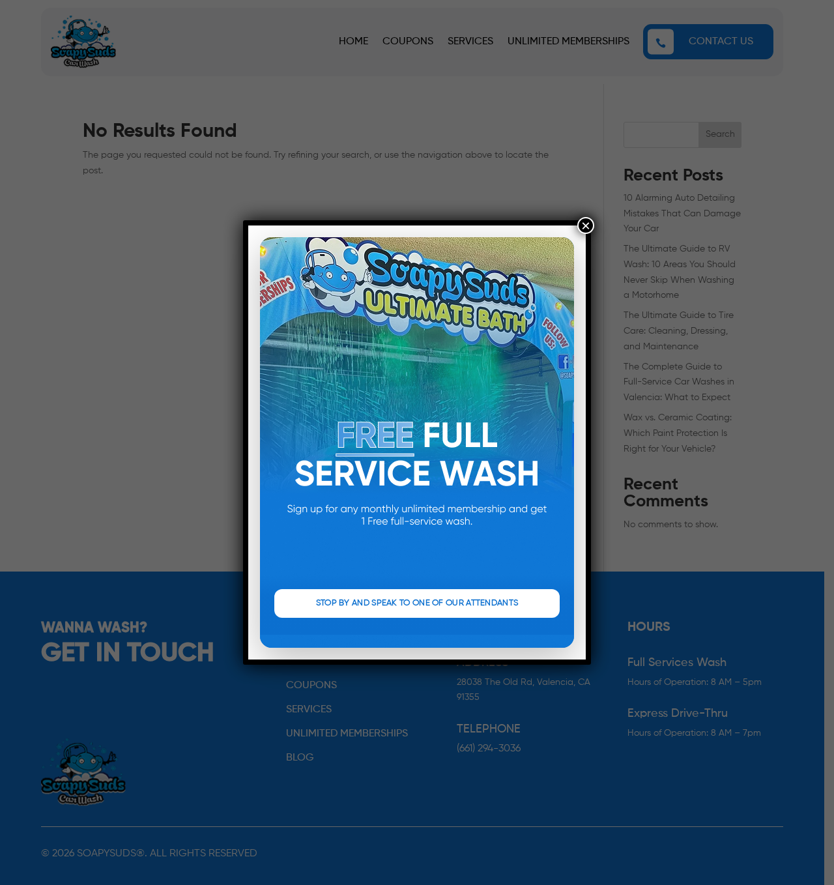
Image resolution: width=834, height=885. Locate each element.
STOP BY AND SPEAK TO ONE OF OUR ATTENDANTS (417, 603)
